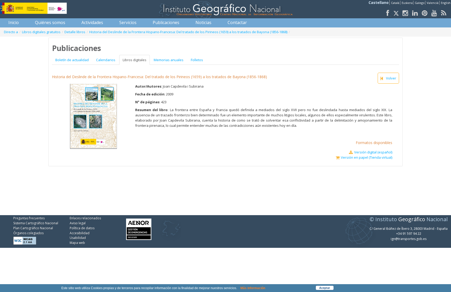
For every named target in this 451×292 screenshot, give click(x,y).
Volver (391, 78)
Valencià (432, 3)
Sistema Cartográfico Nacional (35, 223)
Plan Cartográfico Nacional (33, 228)
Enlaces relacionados (85, 218)
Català (395, 3)
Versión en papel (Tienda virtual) (366, 157)
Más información (252, 288)
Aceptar (324, 287)
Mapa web (77, 243)
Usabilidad (78, 238)
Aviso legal (78, 223)
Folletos (197, 60)
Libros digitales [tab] (134, 60)
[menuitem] (13, 22)
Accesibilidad (80, 233)
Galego (420, 3)
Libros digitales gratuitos (41, 32)
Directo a (11, 32)
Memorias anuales (168, 60)
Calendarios (105, 60)
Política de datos (82, 228)
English (445, 3)
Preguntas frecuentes (29, 218)
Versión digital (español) (373, 152)
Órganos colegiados (28, 233)
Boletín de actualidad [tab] (72, 60)
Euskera (407, 3)
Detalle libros (74, 32)
